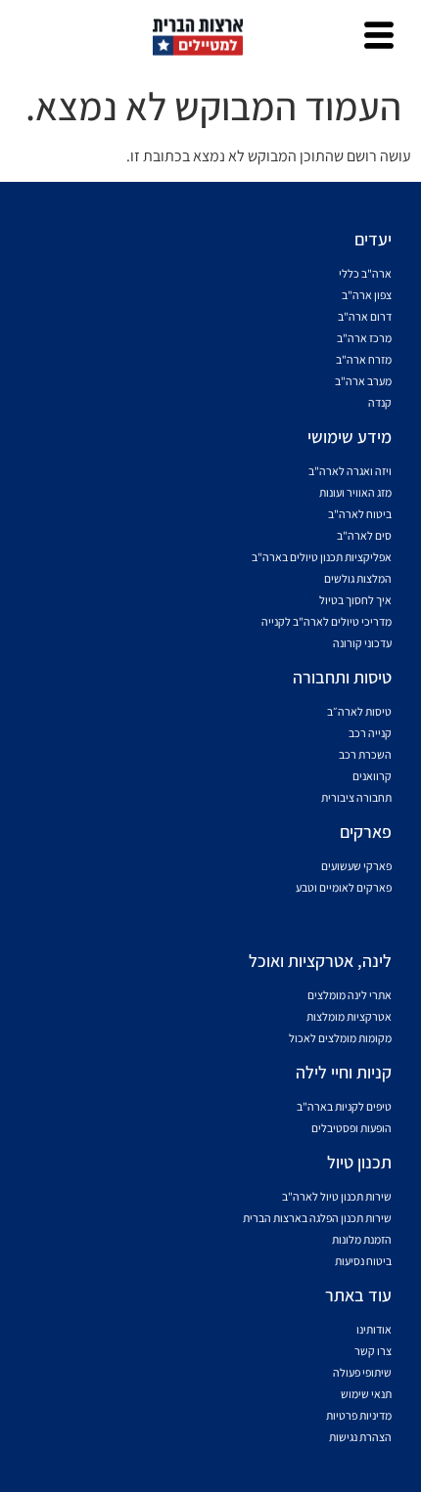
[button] (379, 37)
